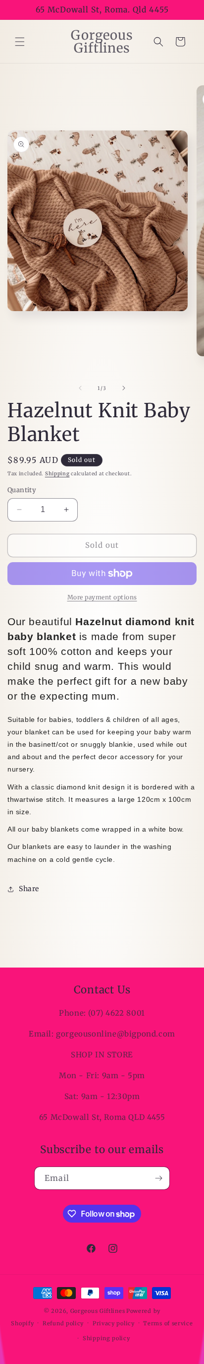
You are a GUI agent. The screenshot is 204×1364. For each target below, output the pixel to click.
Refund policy (63, 1323)
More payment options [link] (102, 597)
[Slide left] (80, 388)
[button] (20, 42)
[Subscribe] (158, 1178)
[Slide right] (124, 388)
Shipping (57, 473)
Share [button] (29, 888)
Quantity (21, 490)
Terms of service (168, 1323)
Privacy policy (114, 1323)
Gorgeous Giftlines (97, 1310)
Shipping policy (106, 1338)
